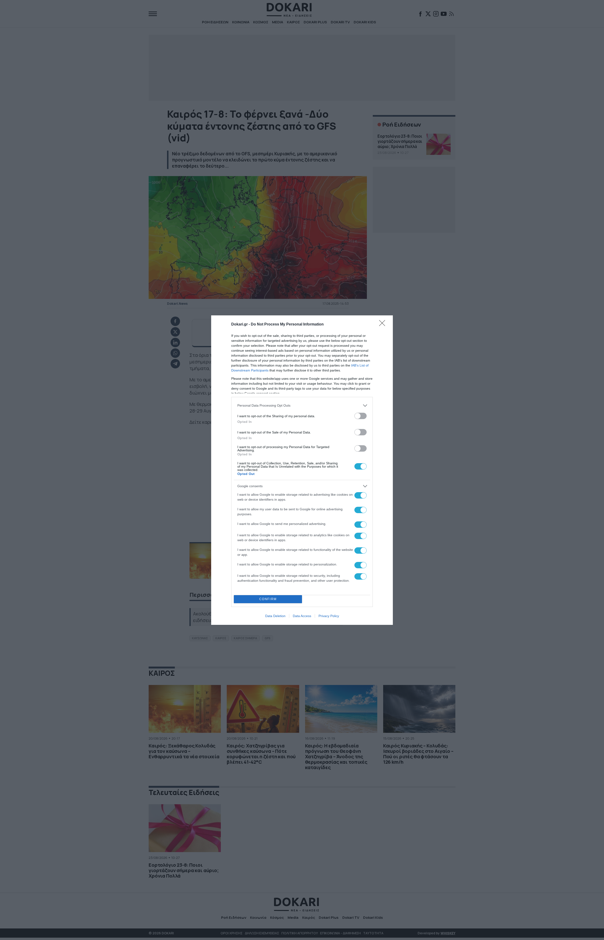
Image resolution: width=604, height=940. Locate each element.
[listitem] (302, 405)
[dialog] (302, 470)
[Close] (383, 324)
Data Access (302, 616)
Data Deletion (275, 616)
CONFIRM (268, 599)
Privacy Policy (329, 616)
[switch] (360, 416)
